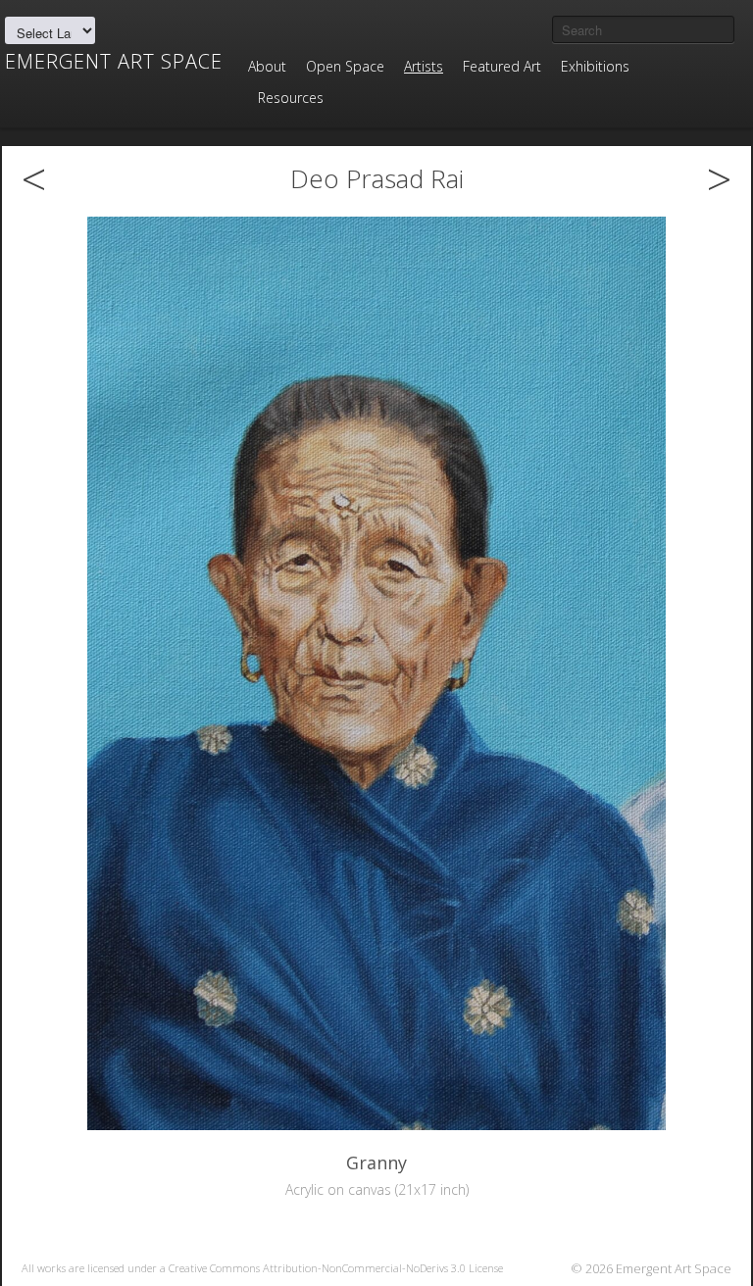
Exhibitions (595, 66)
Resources (291, 97)
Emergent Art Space (114, 62)
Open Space (345, 66)
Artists (423, 66)
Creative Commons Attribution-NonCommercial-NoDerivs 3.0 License (336, 1268)
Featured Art (502, 66)
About (267, 66)
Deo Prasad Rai (377, 178)
